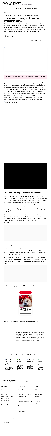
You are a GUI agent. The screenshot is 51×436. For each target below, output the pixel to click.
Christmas (12, 321)
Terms (30, 432)
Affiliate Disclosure (37, 433)
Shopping (33, 321)
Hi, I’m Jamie (37, 389)
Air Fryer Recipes (5, 392)
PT (13, 413)
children (8, 321)
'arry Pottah (3, 389)
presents (23, 321)
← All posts (7, 12)
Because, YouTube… (5, 394)
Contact (36, 403)
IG (3, 413)
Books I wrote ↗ (38, 394)
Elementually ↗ (38, 401)
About (30, 4)
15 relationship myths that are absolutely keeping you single (41, 368)
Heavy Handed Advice (10, 15)
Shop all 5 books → (22, 411)
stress (37, 321)
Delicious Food (21, 399)
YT (3, 418)
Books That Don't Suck (6, 400)
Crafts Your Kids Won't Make (24, 394)
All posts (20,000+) (22, 405)
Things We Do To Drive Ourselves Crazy (27, 15)
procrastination (28, 321)
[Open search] (34, 5)
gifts (15, 321)
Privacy (25, 432)
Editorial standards (39, 392)
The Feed (24, 4)
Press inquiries (38, 399)
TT (8, 413)
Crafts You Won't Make (23, 392)
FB (8, 418)
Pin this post (25, 293)
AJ (16, 330)
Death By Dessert (22, 396)
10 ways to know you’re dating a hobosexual (30, 366)
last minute (18, 321)
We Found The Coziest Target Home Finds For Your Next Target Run (9, 368)
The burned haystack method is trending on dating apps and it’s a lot (20, 368)
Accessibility (46, 432)
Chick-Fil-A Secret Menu (23, 389)
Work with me (38, 396)
